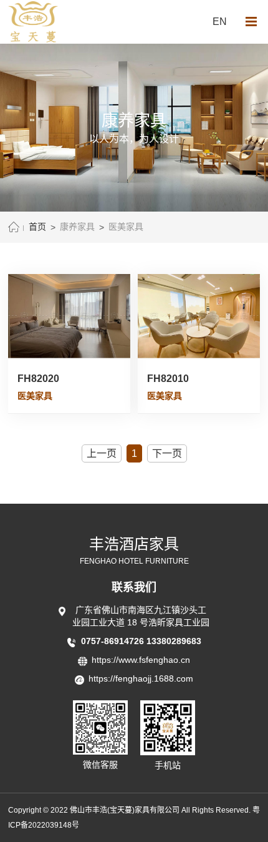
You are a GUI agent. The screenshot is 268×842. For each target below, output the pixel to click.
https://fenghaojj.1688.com (141, 678)
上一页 (102, 453)
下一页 (167, 453)
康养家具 (77, 227)
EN (220, 21)
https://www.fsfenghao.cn (141, 660)
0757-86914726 (113, 641)
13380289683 (173, 641)
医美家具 (125, 227)
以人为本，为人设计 (134, 139)
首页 (37, 227)
